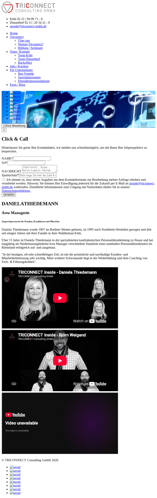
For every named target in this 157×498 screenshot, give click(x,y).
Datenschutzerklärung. (16, 190)
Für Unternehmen (21, 70)
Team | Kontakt (20, 51)
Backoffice (25, 62)
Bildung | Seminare (30, 48)
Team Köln (25, 55)
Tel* (4, 162)
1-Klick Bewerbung (14, 125)
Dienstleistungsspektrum (33, 81)
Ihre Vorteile (26, 73)
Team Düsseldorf (29, 59)
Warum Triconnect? (30, 44)
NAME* (7, 158)
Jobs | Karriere (19, 66)
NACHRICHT (11, 171)
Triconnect (17, 37)
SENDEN (8, 194)
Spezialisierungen (29, 77)
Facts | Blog (17, 84)
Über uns (24, 40)
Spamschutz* (10, 175)
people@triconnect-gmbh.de (28, 26)
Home (14, 33)
